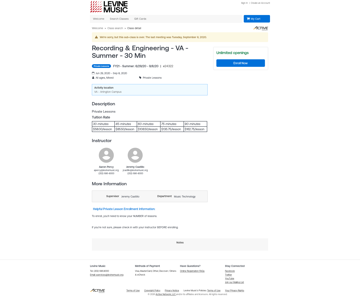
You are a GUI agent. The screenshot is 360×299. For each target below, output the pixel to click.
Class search (115, 28)
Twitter (228, 274)
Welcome (97, 28)
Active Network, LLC (166, 294)
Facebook (230, 271)
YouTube (229, 278)
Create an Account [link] (260, 3)
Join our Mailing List (234, 282)
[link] (106, 155)
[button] (106, 274)
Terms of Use (213, 290)
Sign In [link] (244, 3)
